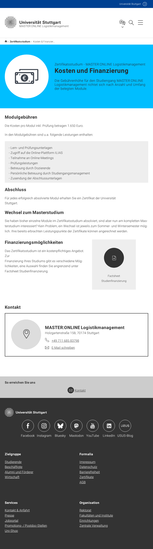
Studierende (13, 462)
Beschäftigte (13, 467)
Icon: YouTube (93, 426)
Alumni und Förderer (19, 472)
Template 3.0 (6, 41)
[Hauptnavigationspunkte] (140, 22)
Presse (9, 515)
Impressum (87, 462)
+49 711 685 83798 (65, 340)
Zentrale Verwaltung (93, 525)
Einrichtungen (89, 520)
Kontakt (80, 390)
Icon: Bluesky (60, 426)
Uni (130, 3)
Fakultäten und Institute (96, 515)
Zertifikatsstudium (20, 41)
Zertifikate (86, 477)
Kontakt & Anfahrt (17, 510)
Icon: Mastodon (76, 426)
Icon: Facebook (28, 426)
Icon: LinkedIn (109, 426)
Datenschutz (88, 467)
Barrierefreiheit (89, 472)
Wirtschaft (12, 477)
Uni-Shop (11, 530)
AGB (82, 482)
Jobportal (11, 520)
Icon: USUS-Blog (125, 426)
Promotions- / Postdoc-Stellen (26, 525)
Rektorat (85, 510)
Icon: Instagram (44, 426)
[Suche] (131, 22)
